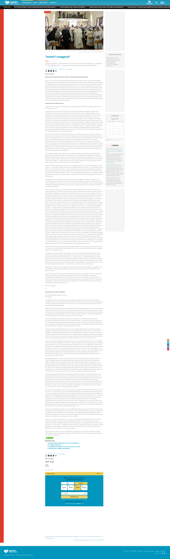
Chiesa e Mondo (43, 2)
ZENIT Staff (62, 69)
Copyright (157, 551)
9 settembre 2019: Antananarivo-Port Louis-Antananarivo (63, 443)
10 (109, 129)
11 (112, 129)
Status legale (151, 551)
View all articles (49, 469)
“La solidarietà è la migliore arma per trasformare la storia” (64, 446)
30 (107, 136)
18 (112, 131)
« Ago (107, 139)
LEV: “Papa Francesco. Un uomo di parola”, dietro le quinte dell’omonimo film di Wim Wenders (114, 166)
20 (117, 131)
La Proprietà (140, 551)
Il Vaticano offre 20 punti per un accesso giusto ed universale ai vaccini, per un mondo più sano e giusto (114, 150)
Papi (46, 12)
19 (114, 131)
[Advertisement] (74, 523)
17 (109, 131)
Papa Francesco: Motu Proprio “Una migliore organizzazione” (61, 7)
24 (109, 134)
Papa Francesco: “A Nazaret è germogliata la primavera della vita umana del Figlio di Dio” (106, 7)
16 (107, 131)
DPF (130, 551)
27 (117, 134)
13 (117, 129)
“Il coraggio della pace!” (54, 445)
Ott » (110, 139)
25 (112, 134)
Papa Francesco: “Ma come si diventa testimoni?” (149, 7)
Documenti (53, 2)
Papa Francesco (27, 2)
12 (114, 129)
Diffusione (134, 551)
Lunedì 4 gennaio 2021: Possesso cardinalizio (26, 7)
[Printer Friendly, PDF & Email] (49, 438)
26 (114, 134)
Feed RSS (115, 145)
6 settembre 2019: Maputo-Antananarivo (59, 448)
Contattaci (162, 551)
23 (107, 134)
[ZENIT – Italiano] (13, 2)
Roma (35, 2)
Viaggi (48, 12)
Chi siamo (125, 551)
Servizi (145, 551)
